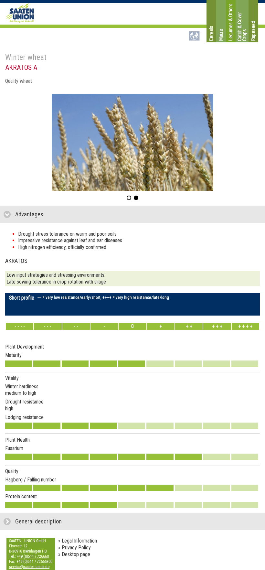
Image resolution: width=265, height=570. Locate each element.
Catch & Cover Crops (242, 26)
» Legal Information (77, 541)
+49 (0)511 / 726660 (33, 556)
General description (67, 521)
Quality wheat (18, 81)
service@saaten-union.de (29, 567)
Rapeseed (253, 31)
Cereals (211, 33)
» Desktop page (74, 554)
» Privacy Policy (74, 547)
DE (194, 36)
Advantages (59, 214)
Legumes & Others (231, 22)
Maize (221, 35)
